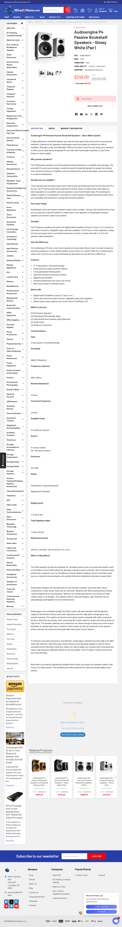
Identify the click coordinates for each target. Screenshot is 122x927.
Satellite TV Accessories (12, 583)
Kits (8, 272)
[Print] (86, 114)
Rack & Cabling (13, 389)
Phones (10, 339)
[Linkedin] (96, 114)
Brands (16, 17)
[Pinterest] (101, 114)
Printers (10, 378)
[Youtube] (16, 906)
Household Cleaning (11, 223)
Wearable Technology (11, 525)
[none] (50, 47)
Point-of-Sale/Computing (14, 349)
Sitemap (32, 905)
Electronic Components (12, 124)
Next (115, 777)
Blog (42, 17)
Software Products (11, 433)
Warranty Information (71, 128)
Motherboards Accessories (13, 292)
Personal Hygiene (10, 325)
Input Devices (12, 244)
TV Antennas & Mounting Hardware (13, 599)
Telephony (11, 495)
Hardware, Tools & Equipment (13, 182)
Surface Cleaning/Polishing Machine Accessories (15, 482)
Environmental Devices (13, 139)
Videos (51, 128)
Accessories (12, 539)
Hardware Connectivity (12, 174)
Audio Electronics (11, 56)
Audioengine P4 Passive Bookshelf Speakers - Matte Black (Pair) (61, 781)
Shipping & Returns (75, 17)
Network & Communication (13, 306)
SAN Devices (12, 401)
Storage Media (13, 466)
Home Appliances (11, 208)
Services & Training (11, 419)
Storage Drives (13, 462)
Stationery (11, 440)
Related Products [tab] (40, 750)
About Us (29, 17)
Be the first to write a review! (73, 734)
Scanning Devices (11, 407)
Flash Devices (12, 145)
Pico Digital (11, 629)
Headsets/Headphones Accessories (16, 189)
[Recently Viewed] (76, 10)
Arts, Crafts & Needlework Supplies (12, 47)
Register (103, 11)
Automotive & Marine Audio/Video (12, 64)
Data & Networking (11, 563)
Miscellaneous (13, 286)
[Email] (81, 114)
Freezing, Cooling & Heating (14, 150)
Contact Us (54, 17)
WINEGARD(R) (12, 663)
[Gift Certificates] (83, 10)
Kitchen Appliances (11, 266)
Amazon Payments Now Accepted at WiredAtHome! (13, 700)
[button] (95, 106)
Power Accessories (12, 357)
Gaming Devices (13, 169)
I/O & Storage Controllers (12, 230)
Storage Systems (10, 472)
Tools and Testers (11, 590)
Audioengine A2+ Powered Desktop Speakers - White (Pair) (106, 781)
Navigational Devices (12, 299)
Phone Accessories (12, 333)
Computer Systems (11, 95)
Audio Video (12, 543)
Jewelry (10, 256)
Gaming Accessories (12, 162)
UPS (8, 500)
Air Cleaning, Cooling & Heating (14, 34)
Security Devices (14, 413)
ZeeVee (9, 644)
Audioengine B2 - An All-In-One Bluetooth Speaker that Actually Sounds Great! (15, 755)
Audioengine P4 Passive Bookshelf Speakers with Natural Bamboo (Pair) (39, 781)
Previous (30, 777)
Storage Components (12, 455)
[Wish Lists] (90, 10)
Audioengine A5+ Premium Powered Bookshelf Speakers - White (84, 781)
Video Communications (14, 510)
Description (37, 128)
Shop (6, 17)
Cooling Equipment (11, 109)
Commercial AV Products (13, 556)
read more (10, 727)
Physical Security (14, 344)
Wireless (10, 606)
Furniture (11, 157)
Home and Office (13, 570)
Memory (10, 281)
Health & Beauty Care (13, 196)
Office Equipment (11, 313)
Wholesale (94, 17)
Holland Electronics (14, 624)
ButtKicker (11, 654)
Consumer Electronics (11, 102)
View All (10, 668)
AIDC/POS (11, 28)
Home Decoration (11, 216)
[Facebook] (76, 114)
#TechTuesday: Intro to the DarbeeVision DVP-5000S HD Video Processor (14, 811)
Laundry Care (12, 277)
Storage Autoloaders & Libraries (13, 447)
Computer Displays (11, 88)
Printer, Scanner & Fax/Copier (13, 371)
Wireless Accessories (12, 532)
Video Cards (12, 505)
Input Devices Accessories (12, 249)
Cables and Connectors (12, 549)
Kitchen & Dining (13, 260)
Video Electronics (11, 518)
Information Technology (12, 237)
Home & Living (13, 203)
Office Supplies (13, 320)
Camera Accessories (12, 73)
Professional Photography (12, 383)
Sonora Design (12, 658)
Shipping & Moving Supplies (13, 426)
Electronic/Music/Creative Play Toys (16, 131)
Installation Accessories (12, 575)
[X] (91, 114)
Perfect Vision (12, 619)
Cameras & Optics (11, 80)
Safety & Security (10, 395)
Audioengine (11, 649)
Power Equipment (11, 364)
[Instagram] (16, 902)
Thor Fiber (11, 639)
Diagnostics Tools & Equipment (14, 117)
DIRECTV (10, 634)
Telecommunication (15, 491)
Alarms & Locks (13, 40)
